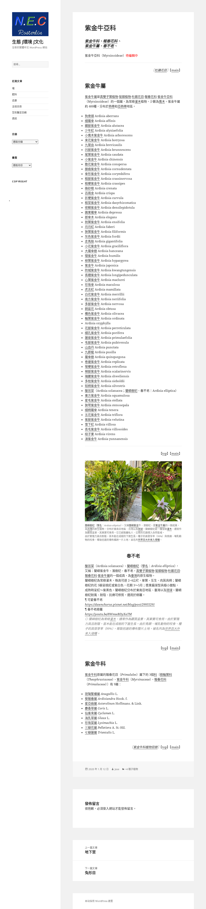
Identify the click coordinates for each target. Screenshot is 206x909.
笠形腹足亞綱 (19, 112)
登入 (106, 808)
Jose (117, 769)
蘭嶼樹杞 (90, 525)
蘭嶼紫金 (134, 525)
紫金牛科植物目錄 (145, 747)
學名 (99, 525)
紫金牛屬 (92, 45)
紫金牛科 (92, 41)
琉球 (140, 529)
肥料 (14, 94)
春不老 (108, 45)
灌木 (169, 529)
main (175, 70)
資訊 (14, 118)
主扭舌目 (17, 106)
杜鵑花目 (161, 70)
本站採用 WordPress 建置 (99, 901)
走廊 (14, 100)
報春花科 (110, 41)
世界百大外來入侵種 (149, 540)
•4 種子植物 (131, 769)
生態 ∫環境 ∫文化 (27, 42)
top (164, 453)
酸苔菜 (89, 566)
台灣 (89, 529)
